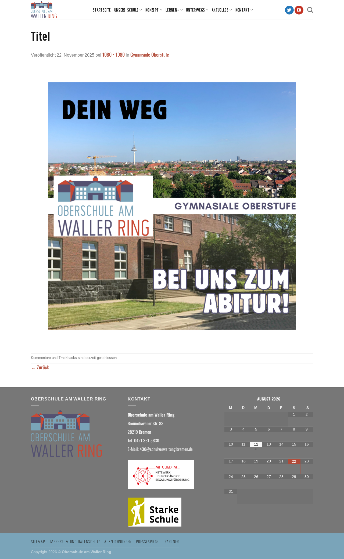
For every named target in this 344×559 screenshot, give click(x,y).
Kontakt (242, 10)
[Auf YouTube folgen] (299, 10)
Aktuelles (220, 10)
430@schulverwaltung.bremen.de (167, 449)
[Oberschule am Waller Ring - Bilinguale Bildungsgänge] (58, 10)
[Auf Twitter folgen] (289, 10)
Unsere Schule (126, 10)
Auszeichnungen (118, 541)
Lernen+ (172, 10)
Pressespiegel (148, 541)
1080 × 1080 (113, 54)
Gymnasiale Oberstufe (149, 54)
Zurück (40, 367)
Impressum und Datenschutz (74, 541)
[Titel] (172, 205)
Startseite (102, 10)
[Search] (310, 10)
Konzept (152, 10)
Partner (172, 541)
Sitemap (38, 541)
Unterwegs (195, 10)
